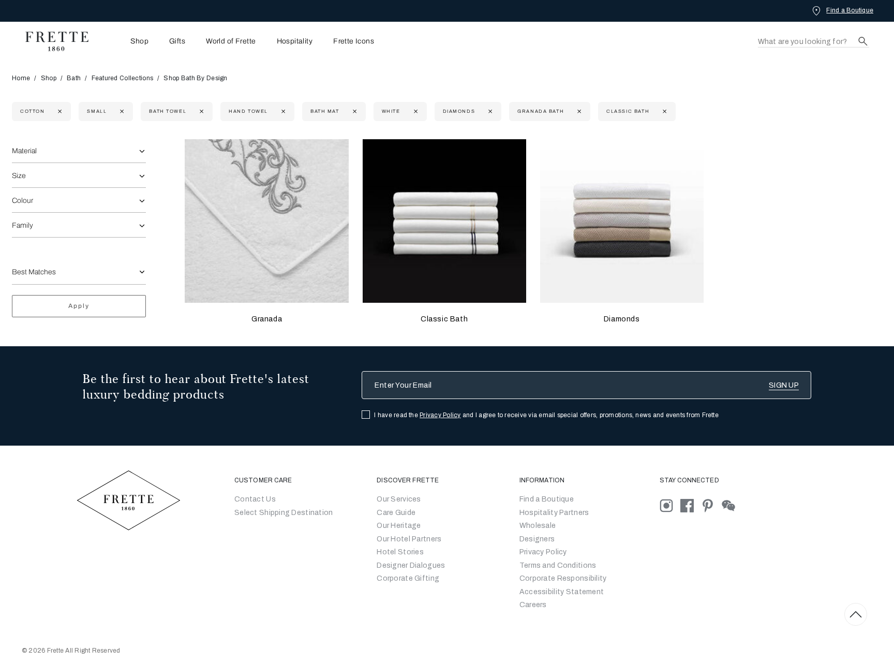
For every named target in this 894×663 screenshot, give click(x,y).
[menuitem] (125, 41)
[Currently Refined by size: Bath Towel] (200, 111)
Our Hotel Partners (409, 539)
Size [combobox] (19, 176)
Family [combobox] (22, 225)
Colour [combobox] (22, 200)
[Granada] (266, 221)
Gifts (177, 41)
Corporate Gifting (408, 578)
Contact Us (255, 499)
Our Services (399, 499)
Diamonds (622, 319)
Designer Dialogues (411, 565)
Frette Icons (353, 41)
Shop (48, 78)
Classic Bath (444, 319)
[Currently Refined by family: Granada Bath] (578, 111)
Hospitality (295, 41)
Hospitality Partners (554, 513)
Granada (266, 319)
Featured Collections (123, 78)
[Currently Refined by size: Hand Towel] (282, 111)
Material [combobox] (24, 151)
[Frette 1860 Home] (52, 41)
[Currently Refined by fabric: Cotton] (59, 111)
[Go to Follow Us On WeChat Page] (731, 505)
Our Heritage (399, 525)
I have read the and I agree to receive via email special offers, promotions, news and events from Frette (546, 415)
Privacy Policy (440, 415)
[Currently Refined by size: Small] (121, 111)
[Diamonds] (622, 221)
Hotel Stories (400, 552)
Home (21, 78)
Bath (74, 78)
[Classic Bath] (444, 221)
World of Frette (231, 41)
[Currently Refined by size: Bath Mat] (354, 111)
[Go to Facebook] (690, 505)
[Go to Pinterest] (711, 505)
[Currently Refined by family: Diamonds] (489, 111)
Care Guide (396, 513)
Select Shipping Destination (283, 513)
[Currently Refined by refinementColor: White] (415, 111)
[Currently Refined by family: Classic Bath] (663, 111)
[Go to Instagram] (670, 505)
